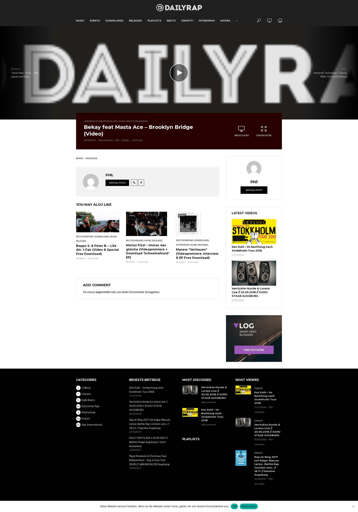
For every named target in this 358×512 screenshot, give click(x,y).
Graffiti (187, 20)
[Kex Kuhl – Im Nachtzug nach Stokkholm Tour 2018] (254, 231)
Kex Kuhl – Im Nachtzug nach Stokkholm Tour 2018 (252, 248)
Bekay (79, 158)
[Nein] (353, 506)
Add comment (105, 140)
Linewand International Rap (100, 121)
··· (237, 20)
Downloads (114, 20)
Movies (225, 20)
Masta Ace (91, 158)
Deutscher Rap (84, 236)
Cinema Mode (264, 135)
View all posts (117, 182)
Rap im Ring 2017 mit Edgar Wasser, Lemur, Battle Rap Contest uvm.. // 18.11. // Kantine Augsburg (149, 423)
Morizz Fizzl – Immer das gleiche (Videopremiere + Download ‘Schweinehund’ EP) (147, 251)
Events (95, 20)
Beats (171, 20)
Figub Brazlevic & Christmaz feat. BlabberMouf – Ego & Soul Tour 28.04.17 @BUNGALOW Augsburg (149, 460)
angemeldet (103, 292)
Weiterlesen (249, 506)
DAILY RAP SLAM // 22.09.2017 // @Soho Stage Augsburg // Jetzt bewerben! (148, 442)
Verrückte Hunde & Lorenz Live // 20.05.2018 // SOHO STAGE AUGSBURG (251, 292)
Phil (117, 140)
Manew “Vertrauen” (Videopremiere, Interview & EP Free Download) (197, 253)
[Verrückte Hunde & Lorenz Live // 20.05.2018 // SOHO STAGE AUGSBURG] (254, 273)
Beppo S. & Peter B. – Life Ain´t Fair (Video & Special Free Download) (97, 250)
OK (234, 506)
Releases (135, 20)
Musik (121, 121)
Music (80, 20)
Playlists (154, 20)
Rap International (137, 121)
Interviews (207, 20)
